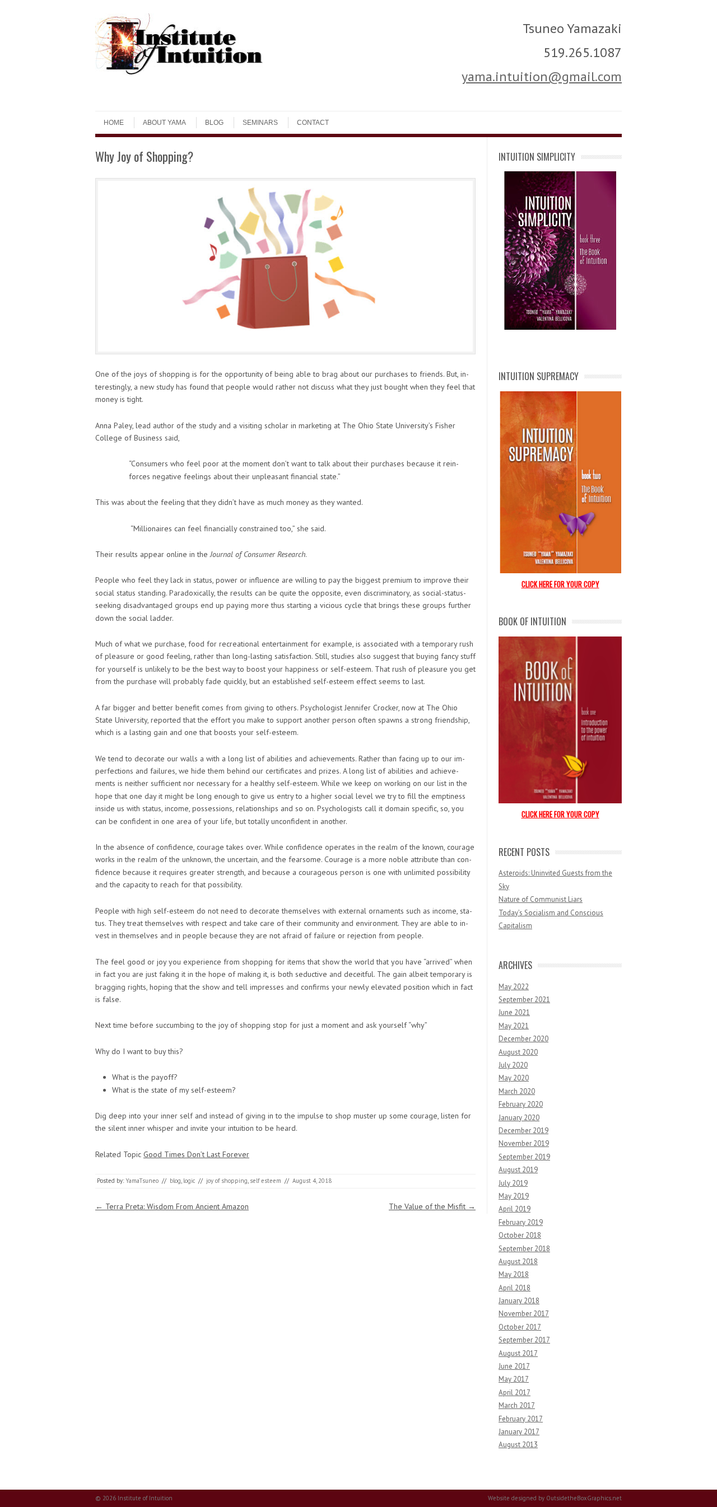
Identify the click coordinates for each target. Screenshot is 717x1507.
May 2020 (514, 1078)
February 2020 (521, 1104)
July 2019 (513, 1183)
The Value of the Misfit (432, 1206)
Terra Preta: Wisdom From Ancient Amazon (172, 1206)
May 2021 (514, 1026)
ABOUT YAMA (164, 123)
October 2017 (520, 1327)
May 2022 (514, 986)
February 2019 (521, 1222)
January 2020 (519, 1117)
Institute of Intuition (145, 1498)
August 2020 (518, 1052)
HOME (114, 123)
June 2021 (514, 1012)
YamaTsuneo (142, 1181)
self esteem (265, 1181)
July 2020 (513, 1065)
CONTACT (313, 123)
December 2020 (523, 1038)
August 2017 (518, 1353)
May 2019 (514, 1196)
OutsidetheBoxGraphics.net (584, 1498)
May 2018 (514, 1274)
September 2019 (524, 1157)
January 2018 (519, 1300)
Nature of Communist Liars (541, 899)
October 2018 (520, 1235)
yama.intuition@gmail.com (542, 76)
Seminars (260, 123)
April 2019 (514, 1209)
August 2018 (518, 1261)
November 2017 (524, 1313)
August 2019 (518, 1169)
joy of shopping (227, 1181)
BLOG (214, 123)
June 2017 (514, 1366)
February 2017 (521, 1419)
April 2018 (514, 1288)
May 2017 (514, 1379)
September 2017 (524, 1340)
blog (175, 1181)
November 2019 (524, 1143)
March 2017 (517, 1405)
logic (189, 1181)
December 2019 (523, 1130)
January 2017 (519, 1431)
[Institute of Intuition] (179, 72)
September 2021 (524, 999)
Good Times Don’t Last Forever (196, 1154)
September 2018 (524, 1248)
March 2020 (517, 1091)
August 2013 (518, 1444)
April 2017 (514, 1392)
